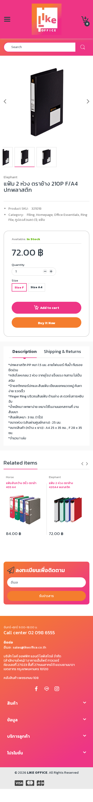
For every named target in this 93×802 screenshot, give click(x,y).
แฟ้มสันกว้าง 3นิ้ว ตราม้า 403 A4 (21, 485)
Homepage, (44, 214)
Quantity (18, 264)
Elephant (10, 177)
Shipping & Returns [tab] (62, 352)
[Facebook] (36, 689)
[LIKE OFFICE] (47, 18)
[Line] (46, 689)
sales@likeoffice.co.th (29, 647)
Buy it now (46, 323)
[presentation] (82, 463)
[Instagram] (56, 689)
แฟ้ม (42, 219)
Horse (10, 477)
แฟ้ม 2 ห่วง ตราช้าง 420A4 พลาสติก (61, 485)
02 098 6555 (41, 632)
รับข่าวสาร (46, 596)
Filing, (31, 214)
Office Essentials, (67, 214)
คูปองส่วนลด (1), (26, 219)
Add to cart (49, 307)
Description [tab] (24, 352)
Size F (19, 287)
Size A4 (36, 287)
